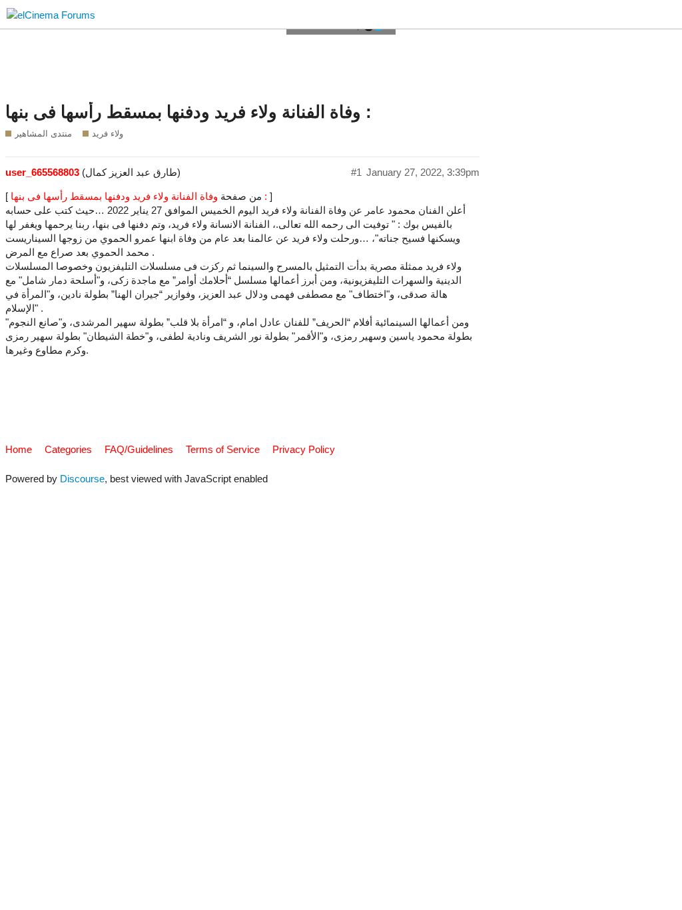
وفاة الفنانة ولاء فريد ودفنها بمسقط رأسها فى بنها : (188, 112)
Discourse (82, 478)
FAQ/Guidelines (139, 449)
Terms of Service (223, 449)
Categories (68, 449)
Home (18, 449)
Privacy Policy (303, 449)
